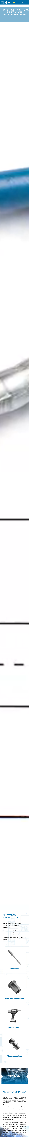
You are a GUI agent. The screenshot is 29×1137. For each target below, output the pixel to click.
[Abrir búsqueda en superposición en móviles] (27, 2)
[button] (15, 2)
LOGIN (21, 2)
